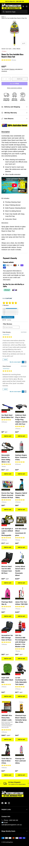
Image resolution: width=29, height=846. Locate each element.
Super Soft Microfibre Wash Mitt (7, 680)
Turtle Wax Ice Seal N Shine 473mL (6, 761)
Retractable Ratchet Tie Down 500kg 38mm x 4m (5, 458)
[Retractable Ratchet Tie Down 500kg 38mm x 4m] (7, 446)
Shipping (11, 69)
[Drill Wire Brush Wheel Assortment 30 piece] (21, 520)
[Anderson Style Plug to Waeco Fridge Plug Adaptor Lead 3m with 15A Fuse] (21, 406)
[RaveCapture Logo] (7, 298)
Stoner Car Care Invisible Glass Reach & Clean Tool (14, 18)
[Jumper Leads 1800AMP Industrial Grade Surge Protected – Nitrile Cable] (7, 707)
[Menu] (26, 6)
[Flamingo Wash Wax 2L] (7, 593)
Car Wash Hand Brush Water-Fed (7, 416)
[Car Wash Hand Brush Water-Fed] (7, 406)
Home (2, 16)
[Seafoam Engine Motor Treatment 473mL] (21, 446)
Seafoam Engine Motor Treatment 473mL (21, 457)
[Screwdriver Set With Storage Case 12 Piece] (7, 627)
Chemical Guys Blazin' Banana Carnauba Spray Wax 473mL (21, 719)
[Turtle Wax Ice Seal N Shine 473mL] (7, 750)
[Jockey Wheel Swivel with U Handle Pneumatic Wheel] (21, 558)
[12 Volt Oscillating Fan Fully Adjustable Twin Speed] (21, 669)
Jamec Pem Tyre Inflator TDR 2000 (21, 603)
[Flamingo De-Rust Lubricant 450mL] (21, 750)
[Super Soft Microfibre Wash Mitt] (7, 669)
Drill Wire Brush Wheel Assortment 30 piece (21, 532)
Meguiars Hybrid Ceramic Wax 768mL (21, 495)
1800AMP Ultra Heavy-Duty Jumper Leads (6, 718)
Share (5, 359)
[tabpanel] (14, 193)
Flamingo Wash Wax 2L (6, 603)
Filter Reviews (7, 324)
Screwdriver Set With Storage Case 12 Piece (7, 638)
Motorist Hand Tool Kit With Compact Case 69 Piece (6, 570)
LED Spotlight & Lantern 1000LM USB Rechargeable (7, 532)
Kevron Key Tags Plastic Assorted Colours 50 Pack (7, 495)
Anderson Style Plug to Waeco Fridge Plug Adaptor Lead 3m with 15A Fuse (21, 419)
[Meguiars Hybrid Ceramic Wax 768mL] (21, 484)
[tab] (5, 131)
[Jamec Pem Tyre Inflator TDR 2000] (21, 593)
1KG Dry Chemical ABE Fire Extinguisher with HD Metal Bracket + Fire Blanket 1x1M (21, 641)
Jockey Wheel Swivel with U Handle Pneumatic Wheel (20, 571)
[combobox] (14, 12)
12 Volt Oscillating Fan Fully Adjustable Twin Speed (21, 681)
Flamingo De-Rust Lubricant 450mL (20, 761)
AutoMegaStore (9, 842)
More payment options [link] (14, 88)
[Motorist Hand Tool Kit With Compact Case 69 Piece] (7, 558)
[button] (23, 6)
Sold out (19, 79)
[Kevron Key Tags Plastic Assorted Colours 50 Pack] (7, 484)
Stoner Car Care (6, 48)
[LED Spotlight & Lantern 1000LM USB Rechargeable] (7, 520)
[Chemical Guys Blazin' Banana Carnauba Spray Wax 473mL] (21, 707)
